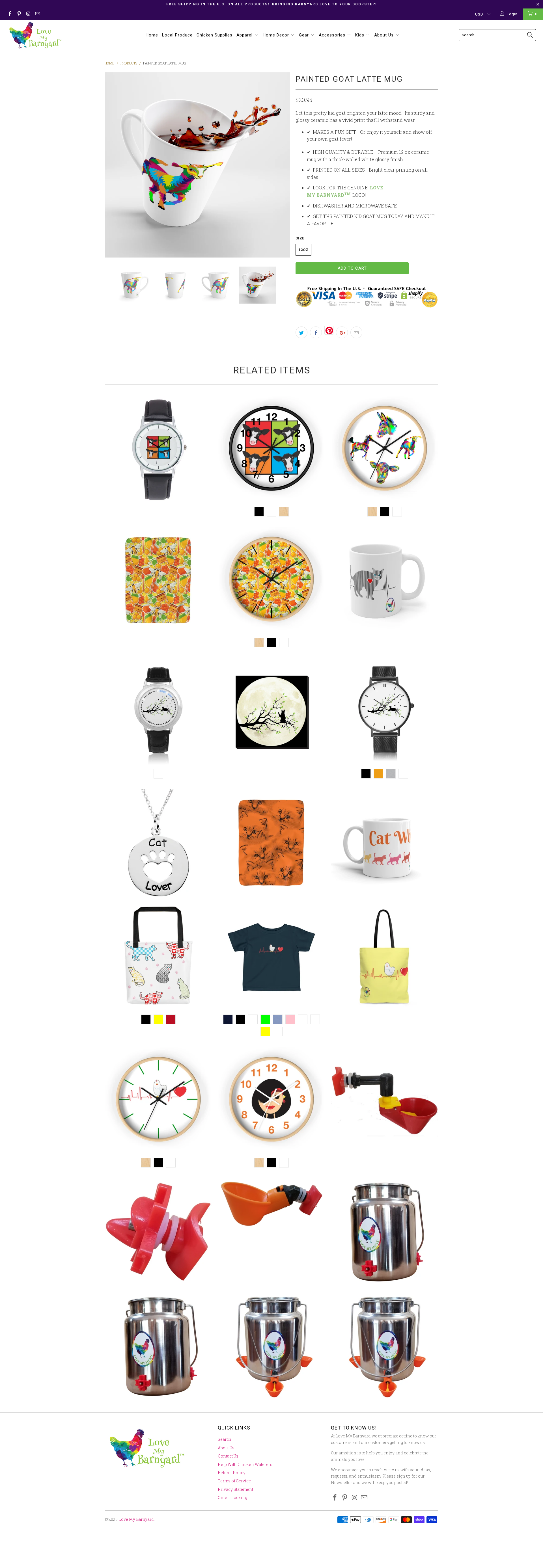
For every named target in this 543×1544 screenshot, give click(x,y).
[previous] (114, 165)
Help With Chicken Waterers (245, 1464)
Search (224, 1439)
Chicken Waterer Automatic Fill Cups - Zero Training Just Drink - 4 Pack (384, 1100)
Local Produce (177, 35)
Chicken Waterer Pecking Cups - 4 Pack (271, 1203)
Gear (304, 35)
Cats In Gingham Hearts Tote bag (158, 957)
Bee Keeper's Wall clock (271, 580)
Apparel (245, 35)
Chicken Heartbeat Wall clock (158, 1100)
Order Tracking (232, 1497)
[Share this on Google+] (342, 332)
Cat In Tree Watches (384, 711)
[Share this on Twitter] (301, 332)
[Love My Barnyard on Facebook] (9, 14)
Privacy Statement (235, 1489)
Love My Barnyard (136, 1519)
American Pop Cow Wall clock (271, 449)
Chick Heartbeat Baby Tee (271, 957)
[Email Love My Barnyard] (37, 14)
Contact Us (228, 1456)
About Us (384, 35)
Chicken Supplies (214, 35)
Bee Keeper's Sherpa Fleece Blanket (158, 580)
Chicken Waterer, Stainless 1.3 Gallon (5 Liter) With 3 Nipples (384, 1231)
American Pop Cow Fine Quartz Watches (158, 449)
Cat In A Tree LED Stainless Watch (158, 711)
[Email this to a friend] (356, 332)
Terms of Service (234, 1481)
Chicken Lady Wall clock (271, 1100)
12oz (303, 249)
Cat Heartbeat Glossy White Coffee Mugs (384, 580)
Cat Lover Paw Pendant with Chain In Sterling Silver (158, 842)
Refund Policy (231, 1472)
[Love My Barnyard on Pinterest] (18, 14)
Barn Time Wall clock (384, 449)
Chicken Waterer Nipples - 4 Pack (158, 1231)
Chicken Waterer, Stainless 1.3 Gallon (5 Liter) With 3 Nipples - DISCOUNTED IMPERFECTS (158, 1346)
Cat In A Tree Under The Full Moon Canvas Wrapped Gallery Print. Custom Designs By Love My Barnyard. (271, 711)
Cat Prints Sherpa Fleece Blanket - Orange (271, 842)
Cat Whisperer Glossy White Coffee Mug (384, 842)
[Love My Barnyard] (46, 35)
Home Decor (276, 35)
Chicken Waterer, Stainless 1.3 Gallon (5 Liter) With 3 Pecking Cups (271, 1346)
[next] (280, 165)
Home (152, 35)
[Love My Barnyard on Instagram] (28, 14)
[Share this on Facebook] (316, 332)
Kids (360, 35)
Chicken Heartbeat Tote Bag (384, 957)
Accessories (333, 35)
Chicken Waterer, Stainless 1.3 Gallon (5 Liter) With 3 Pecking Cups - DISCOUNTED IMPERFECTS (384, 1346)
